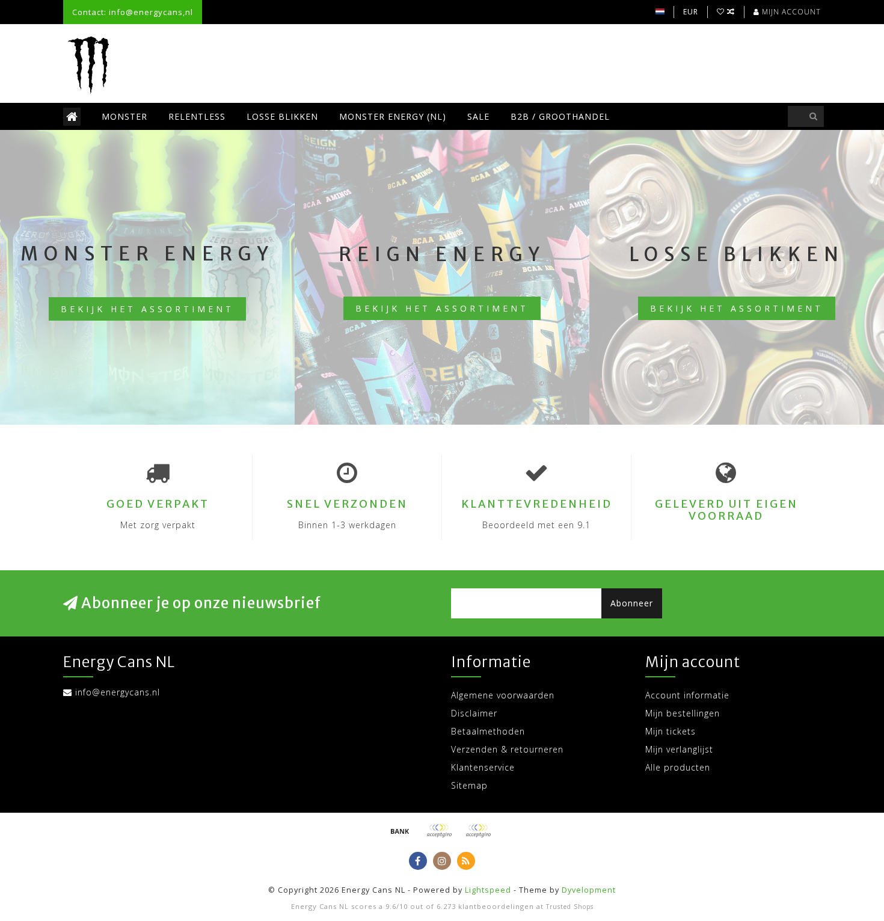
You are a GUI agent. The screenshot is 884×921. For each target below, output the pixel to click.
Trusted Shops (570, 906)
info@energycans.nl (117, 692)
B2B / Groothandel (560, 116)
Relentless (197, 116)
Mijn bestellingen (682, 713)
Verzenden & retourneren (507, 749)
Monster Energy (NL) (392, 116)
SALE (478, 116)
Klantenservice (483, 767)
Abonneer (631, 603)
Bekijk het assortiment (147, 309)
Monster (124, 116)
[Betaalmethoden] (400, 831)
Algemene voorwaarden (502, 695)
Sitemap (469, 785)
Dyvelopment (589, 890)
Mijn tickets (670, 731)
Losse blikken (282, 116)
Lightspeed (488, 890)
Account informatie (687, 695)
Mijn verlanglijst (679, 749)
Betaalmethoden (488, 731)
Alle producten (677, 767)
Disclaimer (474, 713)
